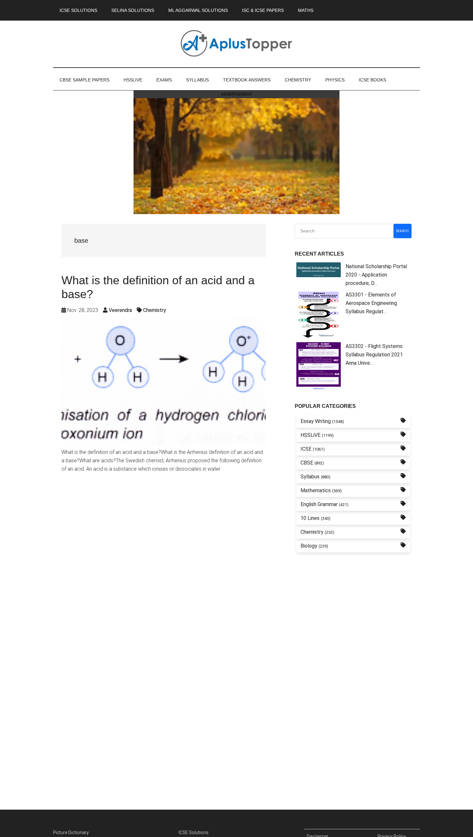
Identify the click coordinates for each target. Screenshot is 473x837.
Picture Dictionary (71, 832)
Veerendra (120, 310)
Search (402, 231)
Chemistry (154, 310)
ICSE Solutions (194, 832)
